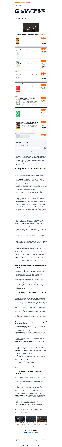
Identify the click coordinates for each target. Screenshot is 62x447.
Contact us (44, 445)
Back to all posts (18, 5)
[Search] (44, 2)
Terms (30, 445)
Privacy (33, 445)
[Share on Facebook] (25, 432)
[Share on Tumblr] (35, 432)
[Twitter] (46, 445)
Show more (18, 20)
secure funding (42, 410)
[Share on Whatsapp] (32, 432)
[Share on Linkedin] (28, 432)
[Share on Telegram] (30, 432)
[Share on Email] (37, 432)
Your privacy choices (38, 445)
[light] (46, 2)
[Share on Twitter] (26, 432)
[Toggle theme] (45, 143)
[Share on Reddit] (33, 432)
